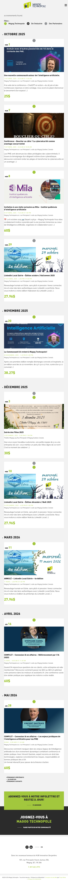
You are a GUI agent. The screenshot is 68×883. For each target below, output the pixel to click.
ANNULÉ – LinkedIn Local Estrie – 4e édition (23, 579)
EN (42, 847)
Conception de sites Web (51, 877)
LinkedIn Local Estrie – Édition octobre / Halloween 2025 (29, 276)
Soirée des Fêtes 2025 (14, 432)
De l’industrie (36, 24)
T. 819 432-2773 (34, 867)
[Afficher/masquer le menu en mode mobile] (66, 5)
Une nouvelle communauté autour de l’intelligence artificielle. (32, 75)
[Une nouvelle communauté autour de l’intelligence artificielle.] (34, 59)
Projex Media (62, 877)
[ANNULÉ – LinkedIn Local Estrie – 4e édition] (34, 562)
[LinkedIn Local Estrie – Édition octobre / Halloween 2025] (34, 259)
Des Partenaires (55, 24)
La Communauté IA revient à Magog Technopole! (25, 352)
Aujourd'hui (12, 779)
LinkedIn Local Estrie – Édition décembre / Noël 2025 (27, 502)
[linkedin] (31, 847)
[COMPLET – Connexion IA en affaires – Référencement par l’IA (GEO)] (34, 639)
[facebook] (27, 847)
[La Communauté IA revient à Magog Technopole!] (34, 336)
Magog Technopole (16, 24)
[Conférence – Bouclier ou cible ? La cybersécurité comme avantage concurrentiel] (34, 125)
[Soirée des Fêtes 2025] (34, 416)
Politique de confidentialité (34, 879)
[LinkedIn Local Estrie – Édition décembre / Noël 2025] (34, 486)
